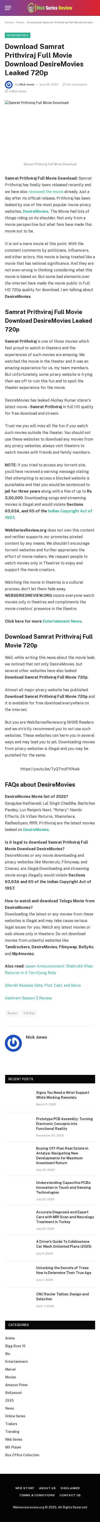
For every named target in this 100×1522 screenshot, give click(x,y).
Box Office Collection (22, 1455)
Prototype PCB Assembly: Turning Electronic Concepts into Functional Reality (64, 1124)
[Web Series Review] (50, 8)
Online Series (15, 1416)
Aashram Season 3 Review (28, 998)
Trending (12, 1432)
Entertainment (16, 1362)
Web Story (24, 1488)
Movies (10, 1377)
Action (12, 1013)
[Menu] (8, 7)
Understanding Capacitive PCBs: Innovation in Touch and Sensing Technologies (63, 1187)
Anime (10, 1338)
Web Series (13, 1439)
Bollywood (13, 1393)
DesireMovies (17, 35)
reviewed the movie (45, 191)
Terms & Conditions (37, 1495)
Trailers (11, 1424)
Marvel (10, 1369)
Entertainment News (62, 621)
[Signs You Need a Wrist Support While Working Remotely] (18, 1099)
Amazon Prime (16, 1385)
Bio (7, 1354)
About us (47, 1488)
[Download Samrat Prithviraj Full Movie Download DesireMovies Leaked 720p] (50, 129)
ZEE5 (9, 1400)
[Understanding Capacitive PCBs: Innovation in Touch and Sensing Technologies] (18, 1189)
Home (9, 22)
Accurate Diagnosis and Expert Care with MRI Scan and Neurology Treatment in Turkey (65, 1217)
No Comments (77, 84)
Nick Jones (26, 84)
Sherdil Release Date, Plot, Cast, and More (43, 985)
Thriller (29, 1013)
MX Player (13, 1447)
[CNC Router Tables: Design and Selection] (18, 1300)
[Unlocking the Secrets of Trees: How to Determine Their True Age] (18, 1274)
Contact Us (70, 1495)
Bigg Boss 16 (15, 1346)
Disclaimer (70, 1488)
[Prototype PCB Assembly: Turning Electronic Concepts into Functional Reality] (18, 1125)
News (20, 22)
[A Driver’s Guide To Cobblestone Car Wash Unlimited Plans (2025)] (18, 1248)
